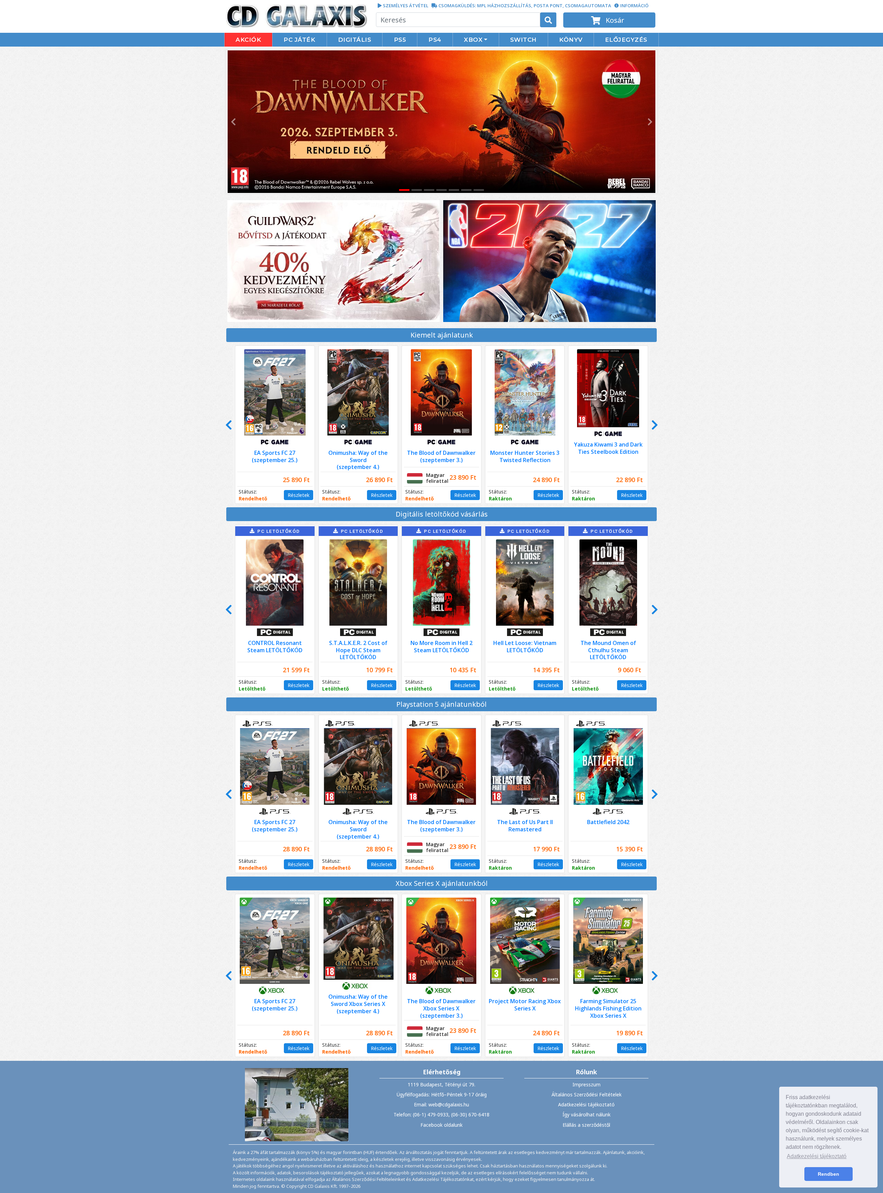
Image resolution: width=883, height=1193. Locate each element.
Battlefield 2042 (608, 822)
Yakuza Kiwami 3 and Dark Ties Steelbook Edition (608, 448)
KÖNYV (571, 39)
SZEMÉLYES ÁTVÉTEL (405, 5)
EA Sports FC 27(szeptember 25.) (275, 456)
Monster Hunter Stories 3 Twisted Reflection (524, 456)
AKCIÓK (248, 39)
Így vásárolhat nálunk (587, 1114)
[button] (232, 122)
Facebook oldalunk (441, 1125)
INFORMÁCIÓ (634, 5)
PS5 (400, 39)
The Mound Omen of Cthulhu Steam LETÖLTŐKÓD (608, 650)
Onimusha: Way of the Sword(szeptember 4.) (358, 460)
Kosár (614, 20)
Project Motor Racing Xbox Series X (525, 1004)
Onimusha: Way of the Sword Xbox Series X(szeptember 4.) (358, 1004)
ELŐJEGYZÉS (626, 39)
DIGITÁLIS (354, 39)
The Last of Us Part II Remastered (525, 825)
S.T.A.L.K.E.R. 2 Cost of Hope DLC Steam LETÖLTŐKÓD (358, 650)
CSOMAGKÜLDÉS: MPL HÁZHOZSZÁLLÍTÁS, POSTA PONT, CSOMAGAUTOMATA (524, 5)
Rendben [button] (828, 1174)
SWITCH (523, 39)
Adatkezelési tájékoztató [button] (816, 1156)
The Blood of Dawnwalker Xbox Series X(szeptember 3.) (441, 1008)
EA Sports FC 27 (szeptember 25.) (275, 1004)
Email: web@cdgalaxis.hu (441, 1104)
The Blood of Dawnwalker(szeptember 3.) (441, 456)
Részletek (298, 495)
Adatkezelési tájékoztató (586, 1104)
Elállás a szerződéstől (586, 1125)
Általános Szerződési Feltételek (587, 1094)
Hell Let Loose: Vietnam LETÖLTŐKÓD (524, 646)
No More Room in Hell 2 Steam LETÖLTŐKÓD (441, 646)
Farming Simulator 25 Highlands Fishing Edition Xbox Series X (608, 1008)
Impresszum (587, 1084)
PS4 (435, 39)
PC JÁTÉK (299, 39)
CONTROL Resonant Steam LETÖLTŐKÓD (274, 646)
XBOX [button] (473, 39)
